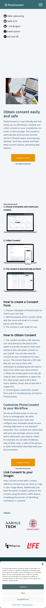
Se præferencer (23, 599)
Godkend (23, 587)
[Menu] (39, 4)
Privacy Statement (27, 605)
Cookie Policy (16, 605)
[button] (43, 564)
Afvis (23, 593)
